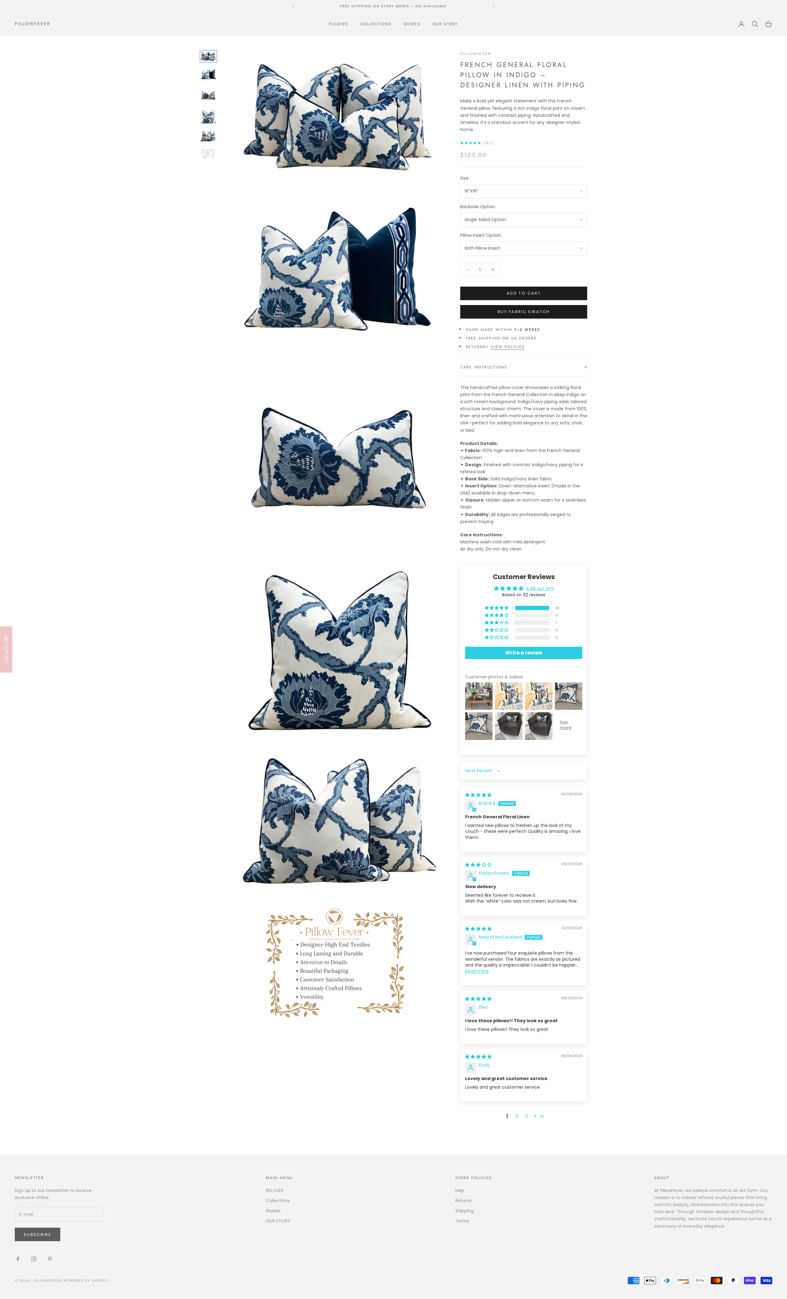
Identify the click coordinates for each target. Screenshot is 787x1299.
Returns (463, 1201)
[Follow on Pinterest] (50, 1259)
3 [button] (526, 1116)
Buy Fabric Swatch (524, 312)
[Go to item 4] (208, 117)
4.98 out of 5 (540, 589)
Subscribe (37, 1234)
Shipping (464, 1211)
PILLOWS (338, 24)
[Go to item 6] (208, 153)
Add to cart (524, 293)
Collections (376, 24)
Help (460, 1190)
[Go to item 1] (208, 56)
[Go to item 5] (208, 136)
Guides (412, 24)
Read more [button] (477, 971)
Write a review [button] (523, 652)
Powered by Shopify (87, 1280)
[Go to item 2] (208, 74)
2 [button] (517, 1116)
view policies (508, 347)
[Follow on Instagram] (34, 1259)
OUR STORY (445, 24)
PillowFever (475, 54)
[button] (497, 608)
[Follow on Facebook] (18, 1259)
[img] (478, 795)
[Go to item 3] (208, 95)
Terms (462, 1221)
